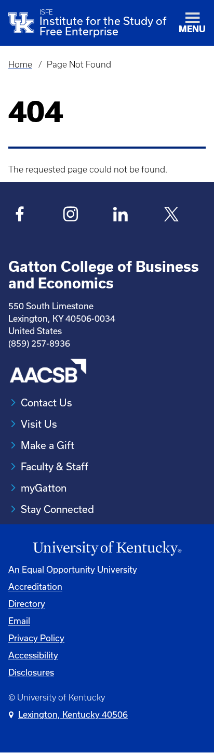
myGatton (43, 488)
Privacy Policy (36, 638)
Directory (26, 604)
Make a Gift (47, 445)
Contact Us (46, 402)
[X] (171, 215)
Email (19, 621)
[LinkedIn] (120, 215)
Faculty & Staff (54, 466)
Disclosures (31, 672)
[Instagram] (70, 215)
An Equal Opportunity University (72, 569)
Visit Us (39, 424)
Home (20, 64)
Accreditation (35, 586)
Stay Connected (57, 509)
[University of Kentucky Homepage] (107, 548)
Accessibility (33, 655)
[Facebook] (20, 215)
